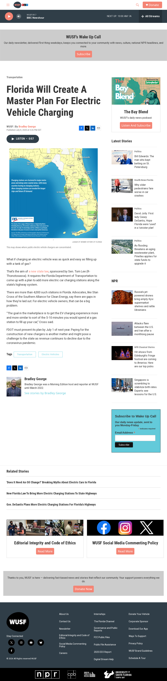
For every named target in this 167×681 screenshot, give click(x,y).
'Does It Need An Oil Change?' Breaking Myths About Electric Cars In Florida (51, 482)
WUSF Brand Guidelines (140, 651)
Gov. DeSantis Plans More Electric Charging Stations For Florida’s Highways (51, 504)
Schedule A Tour (137, 658)
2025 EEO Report (102, 652)
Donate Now (83, 589)
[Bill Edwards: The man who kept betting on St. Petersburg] (122, 157)
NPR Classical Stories (144, 347)
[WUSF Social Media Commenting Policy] (125, 528)
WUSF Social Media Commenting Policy (125, 542)
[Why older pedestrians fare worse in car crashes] (122, 186)
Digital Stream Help (104, 659)
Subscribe (83, 54)
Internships (99, 614)
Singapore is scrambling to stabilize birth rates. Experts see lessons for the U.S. (145, 387)
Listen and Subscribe (136, 125)
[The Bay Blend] (136, 91)
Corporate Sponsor (138, 621)
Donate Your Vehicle (139, 614)
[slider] (23, 16)
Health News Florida (143, 180)
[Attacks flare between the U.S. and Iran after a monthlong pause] (122, 329)
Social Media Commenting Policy (72, 645)
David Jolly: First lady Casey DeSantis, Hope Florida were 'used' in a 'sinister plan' (145, 220)
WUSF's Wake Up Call (83, 36)
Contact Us (64, 621)
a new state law (39, 271)
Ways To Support (137, 636)
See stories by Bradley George (45, 393)
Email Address (125, 433)
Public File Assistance (105, 644)
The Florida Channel (104, 621)
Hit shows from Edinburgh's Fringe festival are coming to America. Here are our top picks (145, 359)
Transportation (15, 77)
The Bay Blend (136, 111)
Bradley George (27, 126)
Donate (154, 5)
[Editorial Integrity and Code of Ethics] (45, 528)
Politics (137, 151)
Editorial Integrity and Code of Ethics (45, 542)
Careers (63, 653)
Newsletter (64, 629)
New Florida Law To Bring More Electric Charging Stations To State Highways (52, 493)
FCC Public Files (102, 637)
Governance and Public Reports (105, 629)
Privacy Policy (136, 643)
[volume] (19, 16)
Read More (45, 551)
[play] (9, 16)
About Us (64, 614)
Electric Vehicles (50, 354)
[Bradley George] (14, 386)
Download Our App (138, 629)
